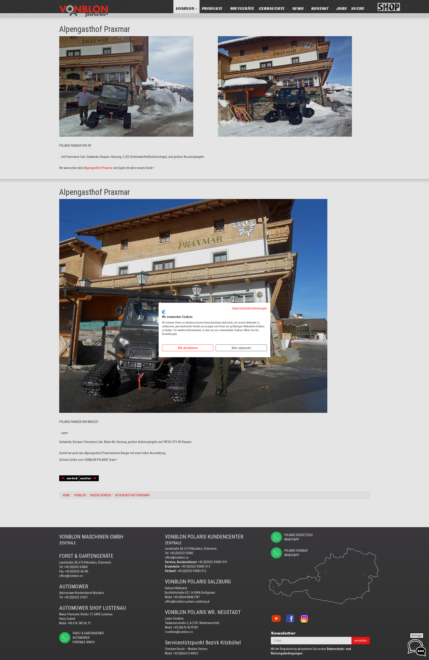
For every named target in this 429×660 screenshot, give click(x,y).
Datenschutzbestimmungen (249, 308)
